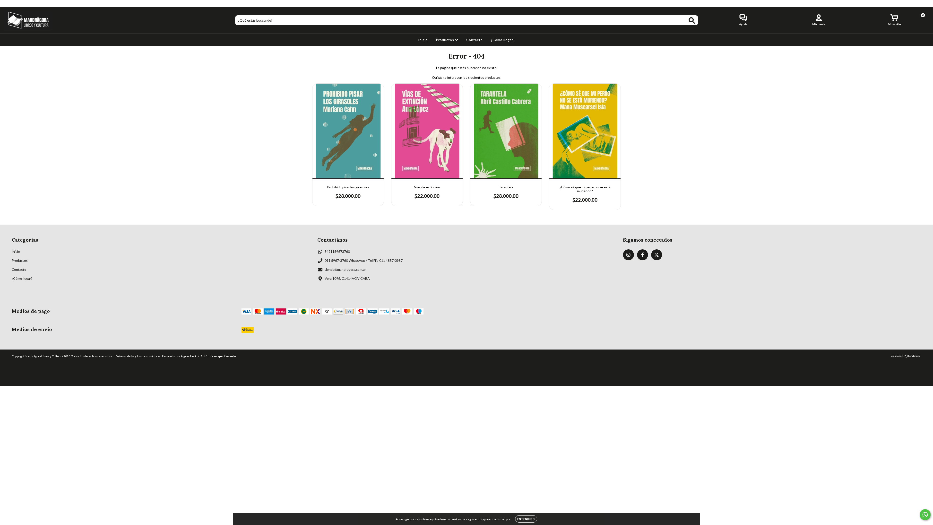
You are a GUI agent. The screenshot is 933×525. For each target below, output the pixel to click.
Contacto (474, 40)
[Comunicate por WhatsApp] (925, 514)
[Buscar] (692, 20)
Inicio (423, 40)
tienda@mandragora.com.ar (345, 269)
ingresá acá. (189, 356)
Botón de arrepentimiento (218, 356)
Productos (445, 40)
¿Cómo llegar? (503, 40)
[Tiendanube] (906, 357)
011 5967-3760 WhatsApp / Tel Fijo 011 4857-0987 (364, 260)
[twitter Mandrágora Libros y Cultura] (21, 3)
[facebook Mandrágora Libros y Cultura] (14, 3)
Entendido (526, 518)
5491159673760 (337, 251)
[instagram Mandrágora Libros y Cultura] (7, 3)
